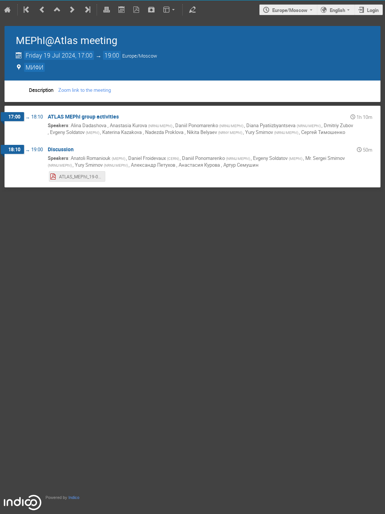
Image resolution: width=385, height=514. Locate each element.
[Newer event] (72, 9)
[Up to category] (57, 9)
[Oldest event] (27, 9)
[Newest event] (86, 9)
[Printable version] (106, 9)
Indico (73, 497)
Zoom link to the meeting (84, 90)
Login (373, 10)
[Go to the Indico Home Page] (7, 9)
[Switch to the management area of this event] (192, 9)
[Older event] (42, 9)
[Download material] (151, 9)
